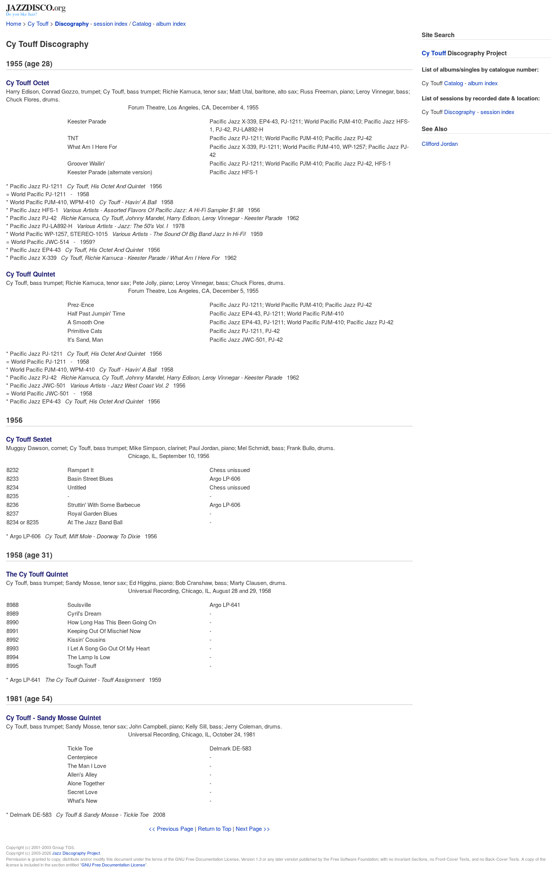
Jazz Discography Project (76, 853)
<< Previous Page (171, 828)
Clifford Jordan (440, 143)
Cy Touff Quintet (30, 273)
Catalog (141, 23)
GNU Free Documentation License (113, 864)
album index (171, 23)
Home (13, 23)
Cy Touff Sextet (29, 439)
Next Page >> (253, 828)
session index (111, 23)
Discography (72, 23)
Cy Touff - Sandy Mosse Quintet (53, 717)
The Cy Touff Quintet (37, 573)
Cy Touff (38, 23)
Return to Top (214, 828)
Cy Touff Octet (27, 82)
